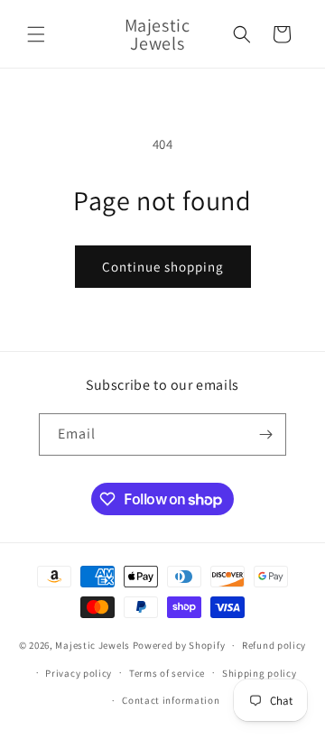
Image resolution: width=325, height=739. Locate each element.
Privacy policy (78, 673)
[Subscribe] (265, 434)
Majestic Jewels (92, 645)
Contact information (170, 700)
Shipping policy (259, 673)
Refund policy (274, 645)
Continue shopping (163, 266)
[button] (36, 34)
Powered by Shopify (179, 645)
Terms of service (167, 673)
